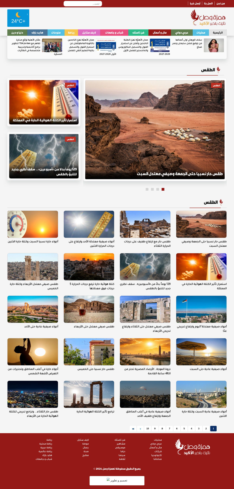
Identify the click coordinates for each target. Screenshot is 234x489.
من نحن (220, 3)
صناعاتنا (158, 458)
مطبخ (85, 455)
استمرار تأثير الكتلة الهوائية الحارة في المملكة (45, 120)
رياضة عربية (46, 447)
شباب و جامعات (114, 32)
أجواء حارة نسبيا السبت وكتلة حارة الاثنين (33, 241)
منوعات (56, 32)
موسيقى (120, 447)
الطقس (208, 69)
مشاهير (121, 443)
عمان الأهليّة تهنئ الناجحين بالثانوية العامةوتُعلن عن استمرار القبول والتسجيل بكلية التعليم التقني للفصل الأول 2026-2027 (92, 47)
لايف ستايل (89, 32)
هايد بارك (37, 32)
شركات (158, 451)
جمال (86, 447)
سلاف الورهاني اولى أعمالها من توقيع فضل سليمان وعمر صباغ (187, 44)
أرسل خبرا (195, 3)
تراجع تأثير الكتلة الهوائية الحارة (95, 412)
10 (147, 428)
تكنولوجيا (156, 455)
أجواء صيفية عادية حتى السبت (208, 369)
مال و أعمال (160, 32)
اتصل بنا (208, 3)
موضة (85, 443)
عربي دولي (181, 32)
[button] (163, 189)
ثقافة (122, 458)
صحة (86, 451)
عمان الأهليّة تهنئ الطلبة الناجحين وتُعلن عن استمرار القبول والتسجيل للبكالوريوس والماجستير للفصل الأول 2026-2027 (144, 47)
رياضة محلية (45, 443)
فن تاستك (138, 32)
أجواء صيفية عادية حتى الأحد (41, 327)
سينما (122, 455)
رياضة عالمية (45, 451)
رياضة (71, 32)
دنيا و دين (17, 32)
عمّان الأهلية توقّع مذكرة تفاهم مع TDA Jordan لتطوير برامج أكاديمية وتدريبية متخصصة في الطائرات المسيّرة (37, 47)
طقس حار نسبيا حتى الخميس (96, 369)
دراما (122, 451)
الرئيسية (218, 32)
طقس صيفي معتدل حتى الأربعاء (94, 327)
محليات (200, 32)
